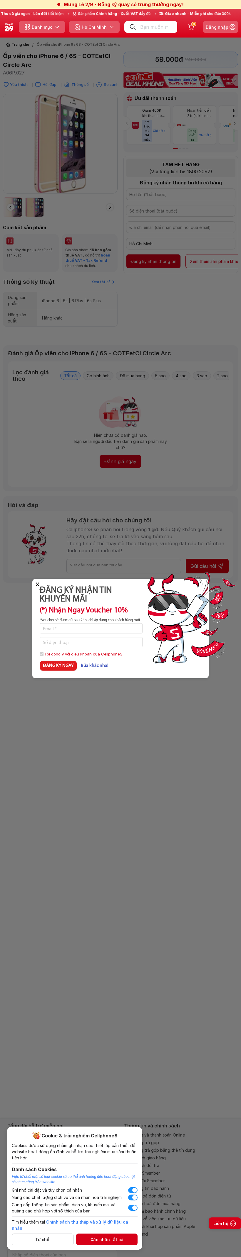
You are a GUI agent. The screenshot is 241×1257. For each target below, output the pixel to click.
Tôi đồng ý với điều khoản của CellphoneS (83, 653)
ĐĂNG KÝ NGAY (58, 665)
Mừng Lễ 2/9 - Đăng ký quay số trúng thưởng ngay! (124, 4)
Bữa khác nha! (94, 665)
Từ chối (43, 1239)
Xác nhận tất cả (107, 1239)
